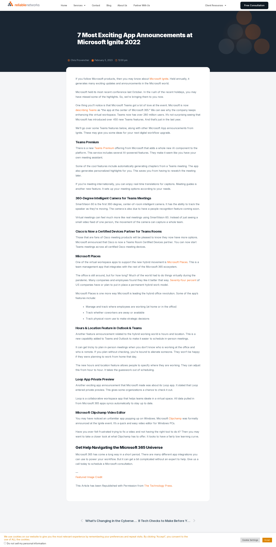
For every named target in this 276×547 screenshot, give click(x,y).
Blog (109, 5)
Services (78, 5)
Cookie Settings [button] (250, 540)
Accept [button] (267, 540)
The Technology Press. (158, 485)
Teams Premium (104, 148)
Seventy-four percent (183, 280)
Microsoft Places (177, 262)
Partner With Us (142, 5)
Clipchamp (175, 418)
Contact (96, 5)
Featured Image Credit (89, 477)
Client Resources (214, 5)
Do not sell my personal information (26, 543)
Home (64, 5)
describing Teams (86, 110)
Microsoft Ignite (159, 78)
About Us (122, 5)
